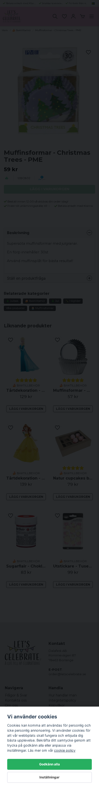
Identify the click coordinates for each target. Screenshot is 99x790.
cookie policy (64, 750)
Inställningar (49, 777)
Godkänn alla (49, 764)
